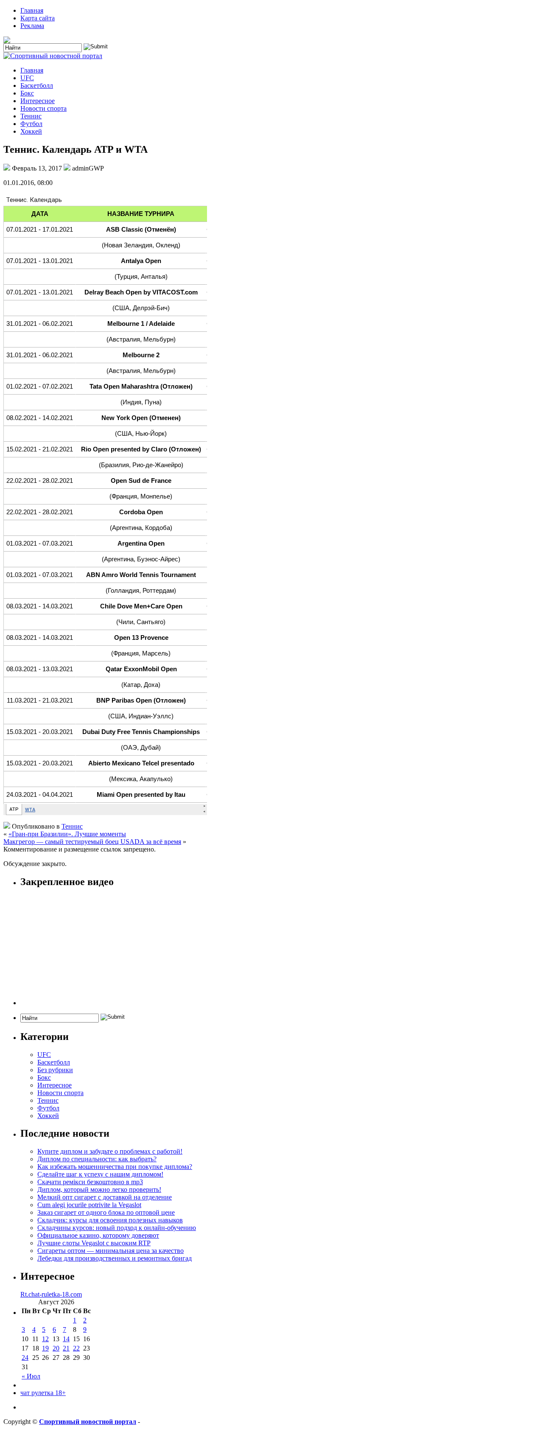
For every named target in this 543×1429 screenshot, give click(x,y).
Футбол (31, 123)
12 (45, 1338)
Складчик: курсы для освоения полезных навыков (110, 1220)
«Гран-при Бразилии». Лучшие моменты (67, 834)
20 (56, 1348)
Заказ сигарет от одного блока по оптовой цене (106, 1212)
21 (66, 1348)
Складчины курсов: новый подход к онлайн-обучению (116, 1227)
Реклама (32, 25)
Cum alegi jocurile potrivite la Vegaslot (89, 1204)
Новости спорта (43, 108)
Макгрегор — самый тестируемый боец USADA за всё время (92, 841)
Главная (31, 10)
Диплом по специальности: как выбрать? (97, 1159)
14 (66, 1338)
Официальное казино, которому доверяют (98, 1235)
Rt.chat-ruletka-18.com (51, 1294)
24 (25, 1357)
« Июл (31, 1376)
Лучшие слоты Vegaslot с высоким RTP (94, 1243)
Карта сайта (37, 18)
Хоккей (31, 131)
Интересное (37, 100)
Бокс (27, 93)
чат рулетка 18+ (43, 1392)
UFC (27, 77)
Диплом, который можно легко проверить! (99, 1189)
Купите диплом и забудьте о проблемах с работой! (109, 1151)
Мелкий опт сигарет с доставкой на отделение (104, 1197)
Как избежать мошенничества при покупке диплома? (114, 1166)
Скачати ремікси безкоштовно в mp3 (90, 1181)
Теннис (31, 116)
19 (45, 1348)
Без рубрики (55, 1069)
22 (76, 1348)
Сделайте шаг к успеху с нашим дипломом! (100, 1174)
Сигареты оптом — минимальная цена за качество (110, 1250)
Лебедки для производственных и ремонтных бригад (114, 1258)
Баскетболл (36, 85)
